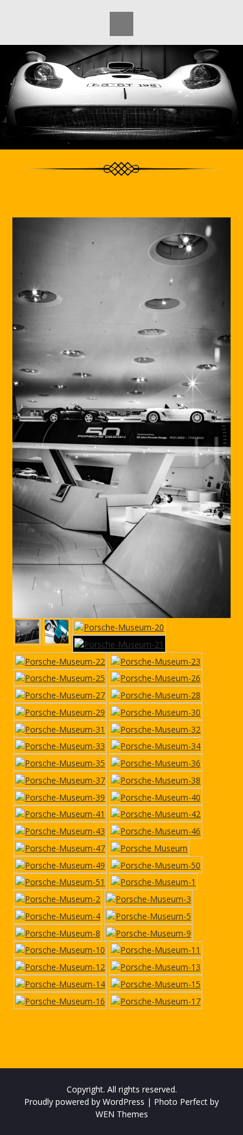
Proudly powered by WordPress (84, 1101)
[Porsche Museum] (149, 847)
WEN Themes (122, 1114)
